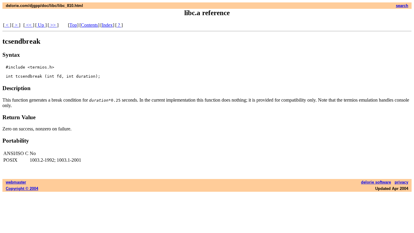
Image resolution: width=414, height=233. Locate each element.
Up (41, 25)
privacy (401, 182)
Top (73, 25)
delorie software (376, 182)
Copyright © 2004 (22, 188)
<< (29, 25)
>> (53, 25)
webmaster (16, 182)
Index (107, 25)
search (402, 5)
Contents (89, 25)
